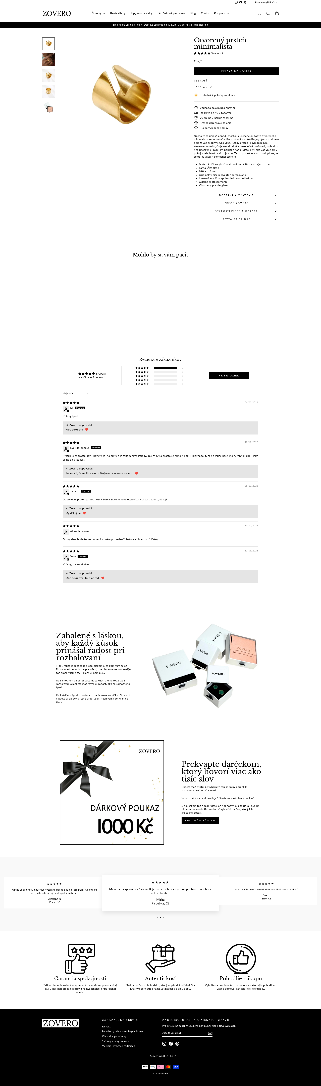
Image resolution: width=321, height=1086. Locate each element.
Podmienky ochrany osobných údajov (122, 1031)
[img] (71, 402)
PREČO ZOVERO (237, 203)
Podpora (220, 13)
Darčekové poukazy (171, 13)
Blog (193, 13)
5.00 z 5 (101, 373)
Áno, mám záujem (200, 820)
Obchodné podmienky (114, 1036)
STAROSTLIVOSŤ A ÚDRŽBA (236, 211)
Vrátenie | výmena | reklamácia (118, 1046)
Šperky (97, 13)
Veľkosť (201, 80)
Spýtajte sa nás (237, 219)
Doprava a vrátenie (236, 195)
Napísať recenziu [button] (229, 375)
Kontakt (106, 1026)
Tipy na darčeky (141, 13)
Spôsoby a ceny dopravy (115, 1041)
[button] (202, 53)
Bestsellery (117, 13)
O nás (205, 13)
